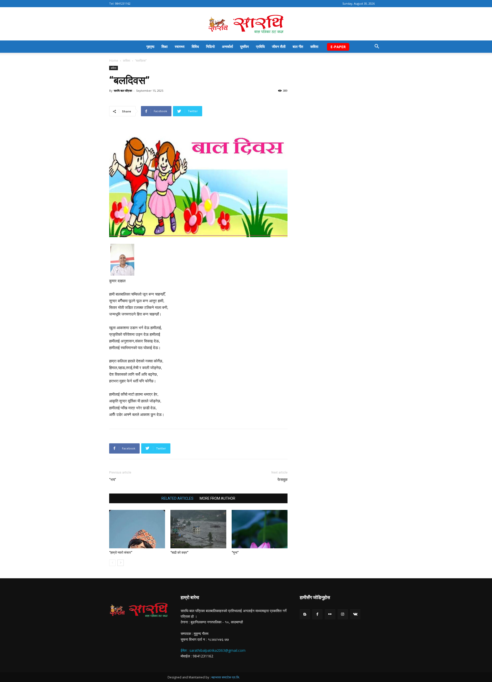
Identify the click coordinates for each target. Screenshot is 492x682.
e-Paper (338, 46)
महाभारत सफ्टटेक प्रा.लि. (225, 677)
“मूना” (235, 552)
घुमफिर (244, 46)
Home (113, 60)
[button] (377, 47)
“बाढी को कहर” (179, 552)
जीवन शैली (278, 46)
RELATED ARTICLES (177, 498)
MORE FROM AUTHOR (217, 498)
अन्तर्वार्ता (227, 46)
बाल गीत (298, 46)
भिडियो (210, 46)
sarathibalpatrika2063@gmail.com (217, 650)
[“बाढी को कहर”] (198, 529)
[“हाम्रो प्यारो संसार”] (137, 529)
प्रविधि (260, 46)
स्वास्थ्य (179, 46)
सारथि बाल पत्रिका (123, 90)
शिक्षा (164, 46)
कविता (314, 46)
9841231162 (122, 3)
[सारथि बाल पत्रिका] (246, 24)
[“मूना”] (260, 529)
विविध (195, 46)
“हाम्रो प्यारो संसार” (120, 552)
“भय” (112, 479)
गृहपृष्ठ (150, 46)
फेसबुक (283, 479)
